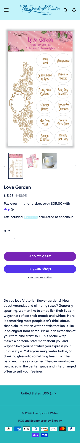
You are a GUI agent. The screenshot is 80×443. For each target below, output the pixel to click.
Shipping (31, 217)
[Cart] (74, 10)
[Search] (65, 10)
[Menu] (6, 10)
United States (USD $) (36, 393)
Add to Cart (40, 256)
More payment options (40, 277)
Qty (7, 231)
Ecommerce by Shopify (46, 420)
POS (21, 420)
